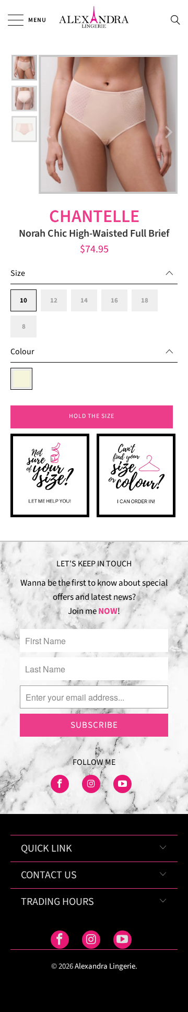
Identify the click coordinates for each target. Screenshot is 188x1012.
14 (84, 300)
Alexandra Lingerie (105, 966)
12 (53, 300)
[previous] (48, 132)
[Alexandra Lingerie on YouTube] (122, 784)
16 (114, 300)
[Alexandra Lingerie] (94, 19)
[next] (167, 132)
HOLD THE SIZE (91, 416)
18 (144, 300)
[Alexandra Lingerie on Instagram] (91, 784)
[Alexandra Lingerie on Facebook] (60, 784)
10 (23, 300)
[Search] (178, 20)
